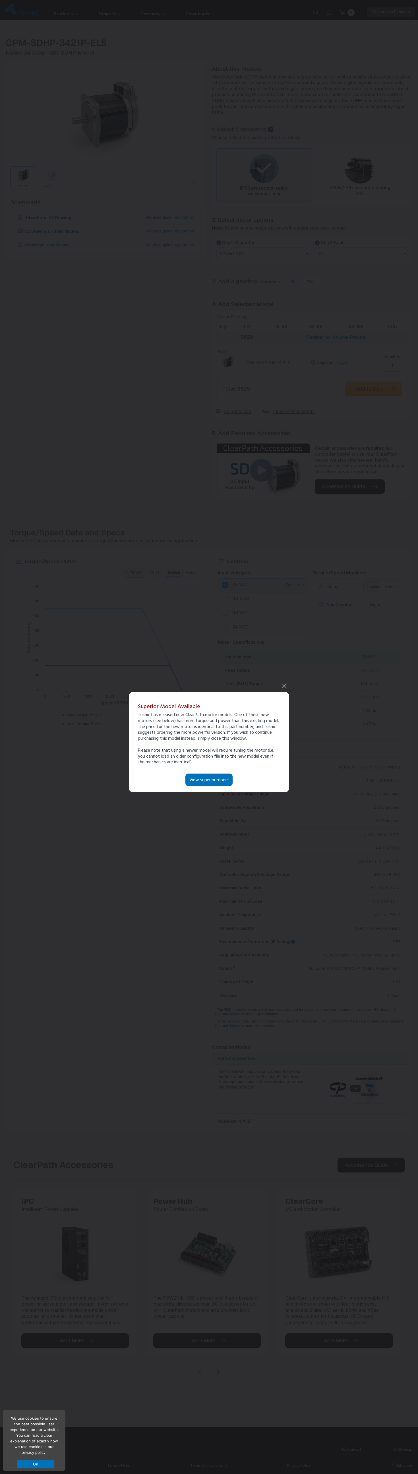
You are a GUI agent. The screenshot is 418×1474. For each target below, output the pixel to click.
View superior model (209, 780)
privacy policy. (34, 1452)
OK (35, 1464)
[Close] (284, 686)
